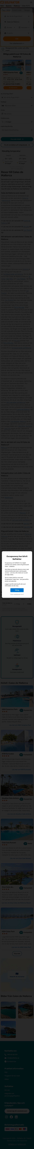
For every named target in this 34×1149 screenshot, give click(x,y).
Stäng (17, 590)
